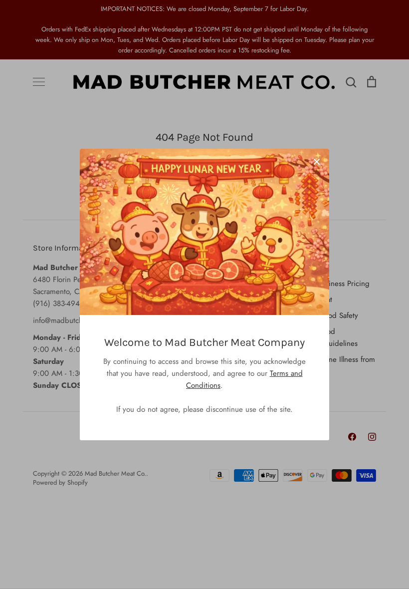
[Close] (317, 161)
